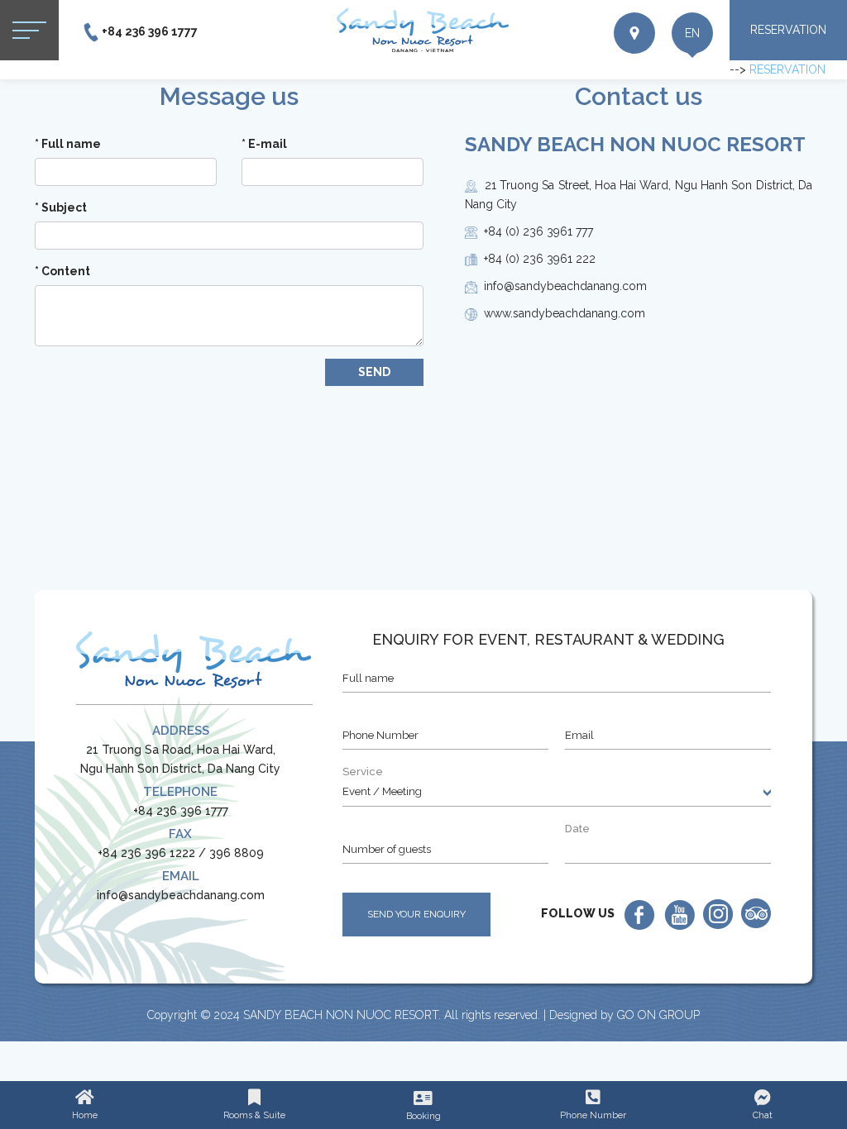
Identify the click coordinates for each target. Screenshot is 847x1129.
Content (62, 271)
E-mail (264, 143)
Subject (61, 207)
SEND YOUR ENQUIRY (416, 914)
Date (577, 828)
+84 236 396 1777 (150, 31)
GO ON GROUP (658, 1015)
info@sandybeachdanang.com (181, 895)
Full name (68, 143)
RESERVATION (788, 29)
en (692, 33)
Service (362, 771)
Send (374, 372)
